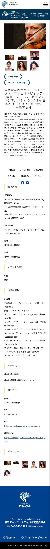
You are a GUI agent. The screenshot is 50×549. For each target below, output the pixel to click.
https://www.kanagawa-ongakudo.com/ (22, 425)
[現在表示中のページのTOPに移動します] (46, 545)
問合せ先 (25, 176)
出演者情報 (38, 170)
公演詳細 (11, 170)
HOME (4, 12)
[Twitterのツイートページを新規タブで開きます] (27, 182)
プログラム (14, 12)
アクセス (11, 176)
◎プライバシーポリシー (34, 537)
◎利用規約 (9, 537)
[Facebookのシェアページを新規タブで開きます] (22, 182)
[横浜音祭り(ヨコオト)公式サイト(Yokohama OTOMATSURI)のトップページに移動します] (10, 4)
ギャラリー (38, 176)
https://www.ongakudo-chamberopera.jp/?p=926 (24, 439)
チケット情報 (25, 170)
